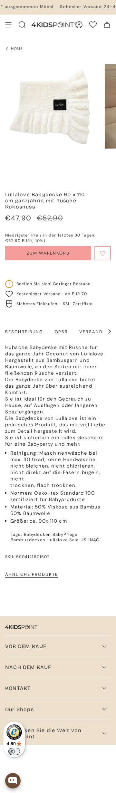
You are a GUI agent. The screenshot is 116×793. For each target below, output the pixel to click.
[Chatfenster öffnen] (13, 780)
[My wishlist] (93, 24)
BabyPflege (65, 534)
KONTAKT (18, 688)
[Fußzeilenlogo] (21, 627)
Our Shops (19, 709)
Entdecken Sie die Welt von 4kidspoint (43, 733)
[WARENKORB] (107, 24)
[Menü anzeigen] (8, 24)
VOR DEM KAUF (25, 646)
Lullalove (57, 540)
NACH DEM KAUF (28, 667)
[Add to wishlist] (102, 253)
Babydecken (37, 534)
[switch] (14, 751)
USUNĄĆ (90, 540)
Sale (74, 540)
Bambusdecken (28, 540)
